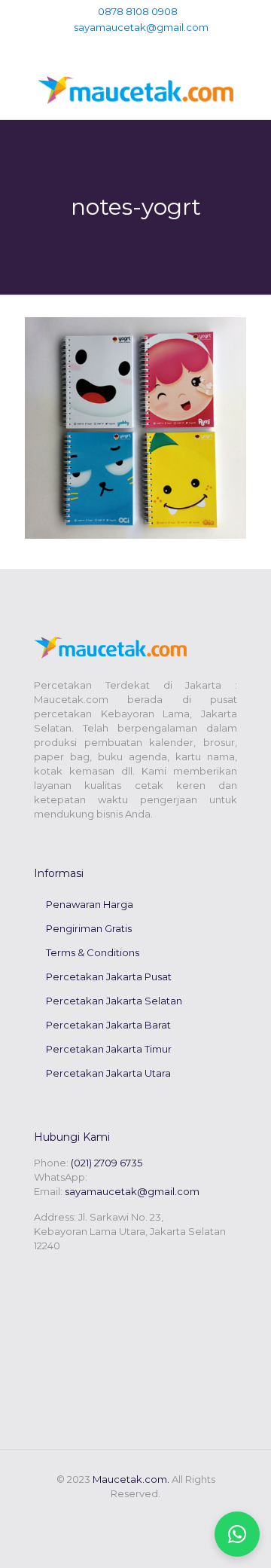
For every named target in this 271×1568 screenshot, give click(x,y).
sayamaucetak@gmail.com (141, 27)
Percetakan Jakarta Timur (109, 1049)
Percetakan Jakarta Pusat (109, 976)
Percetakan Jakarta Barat (108, 1025)
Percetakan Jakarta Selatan (114, 1001)
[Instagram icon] (151, 46)
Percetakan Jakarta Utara (108, 1073)
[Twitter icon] (136, 46)
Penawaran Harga (89, 904)
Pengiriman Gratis (89, 928)
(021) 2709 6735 (106, 1163)
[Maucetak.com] (135, 89)
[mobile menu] (250, 89)
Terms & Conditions (92, 952)
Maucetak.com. (131, 1479)
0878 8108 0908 (138, 11)
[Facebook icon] (120, 46)
